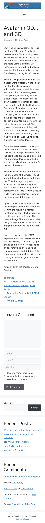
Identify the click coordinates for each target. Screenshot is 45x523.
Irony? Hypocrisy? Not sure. (17, 442)
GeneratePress (22, 519)
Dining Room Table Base (24, 504)
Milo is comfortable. (14, 450)
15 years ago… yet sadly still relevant (22, 430)
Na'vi (32, 285)
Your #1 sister (10, 488)
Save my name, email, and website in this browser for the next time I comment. (21, 376)
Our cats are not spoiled (28, 476)
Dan (6, 504)
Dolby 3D (23, 281)
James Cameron (12, 285)
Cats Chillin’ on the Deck (16, 446)
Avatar (14, 281)
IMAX (31, 281)
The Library (17, 482)
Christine (8, 476)
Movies (10, 278)
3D (8, 281)
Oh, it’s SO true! (15, 301)
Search (7, 403)
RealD (7, 289)
